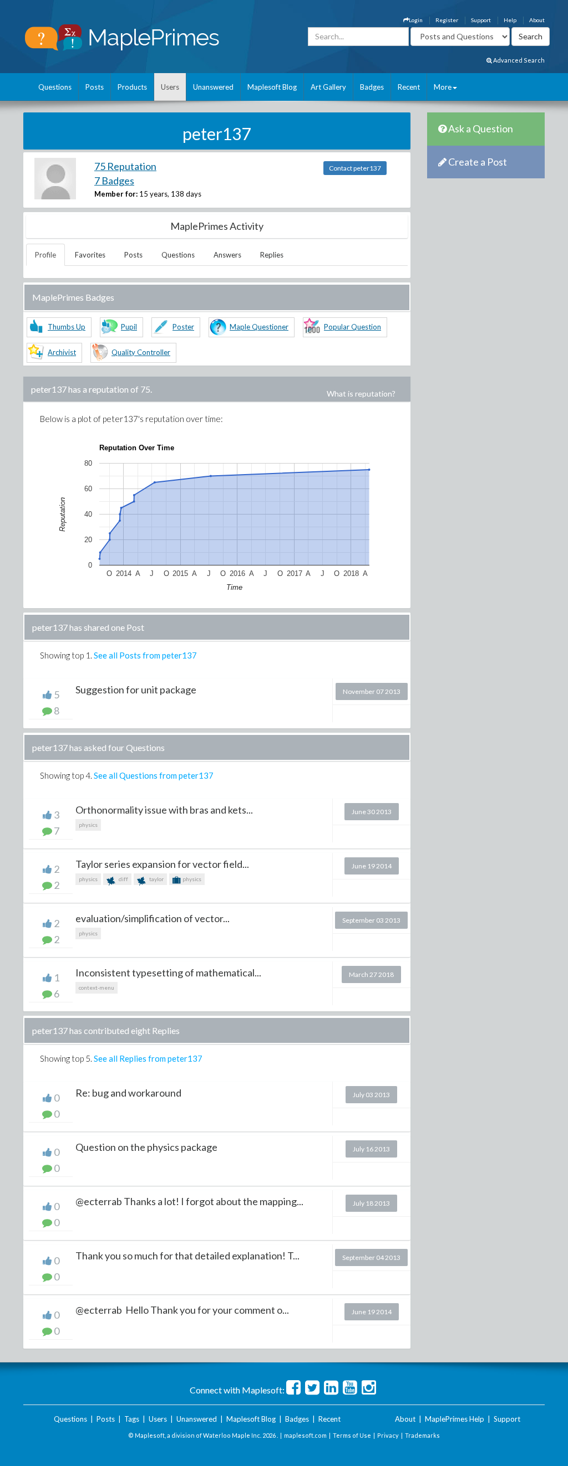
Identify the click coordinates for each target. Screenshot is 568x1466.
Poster (183, 326)
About (537, 20)
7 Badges (114, 180)
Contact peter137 (355, 168)
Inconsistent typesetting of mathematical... (168, 972)
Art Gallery (328, 87)
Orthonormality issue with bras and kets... (164, 810)
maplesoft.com (305, 1435)
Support (481, 20)
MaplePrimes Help (454, 1418)
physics (88, 824)
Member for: (116, 193)
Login (416, 20)
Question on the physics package (146, 1147)
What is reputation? (361, 393)
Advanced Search (518, 60)
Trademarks (422, 1435)
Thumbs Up (66, 326)
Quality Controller (140, 352)
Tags (131, 1418)
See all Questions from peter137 (154, 775)
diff (123, 879)
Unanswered (213, 87)
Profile (45, 254)
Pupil (129, 326)
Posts (94, 87)
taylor (156, 879)
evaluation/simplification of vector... (152, 918)
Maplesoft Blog (272, 87)
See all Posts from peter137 (145, 655)
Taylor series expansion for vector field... (162, 864)
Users (170, 87)
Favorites (90, 254)
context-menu (96, 987)
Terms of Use (352, 1435)
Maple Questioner (259, 326)
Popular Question (352, 326)
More (443, 87)
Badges (372, 87)
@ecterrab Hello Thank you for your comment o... (182, 1310)
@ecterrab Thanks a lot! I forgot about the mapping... (189, 1201)
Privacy (388, 1435)
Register (446, 20)
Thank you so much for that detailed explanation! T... (187, 1255)
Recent (409, 87)
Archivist (62, 352)
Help (510, 20)
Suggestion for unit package (135, 689)
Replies (271, 254)
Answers (227, 254)
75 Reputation (125, 166)
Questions (55, 87)
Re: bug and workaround (128, 1093)
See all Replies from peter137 (148, 1058)
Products (132, 87)
